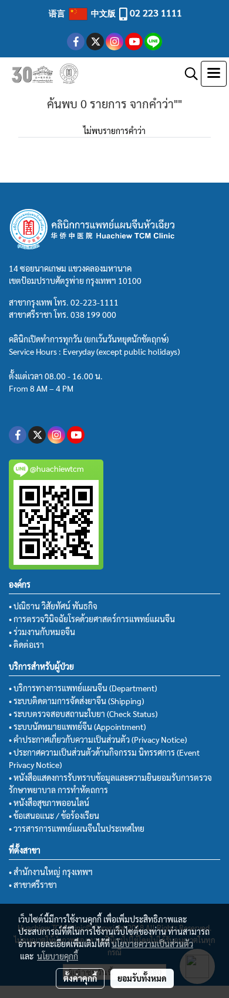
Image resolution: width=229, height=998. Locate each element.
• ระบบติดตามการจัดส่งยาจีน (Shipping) (76, 700)
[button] (187, 73)
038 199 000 (93, 314)
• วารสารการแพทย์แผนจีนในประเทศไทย (76, 828)
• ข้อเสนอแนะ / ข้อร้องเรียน (54, 815)
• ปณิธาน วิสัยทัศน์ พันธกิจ (53, 606)
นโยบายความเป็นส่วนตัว (152, 943)
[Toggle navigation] (214, 74)
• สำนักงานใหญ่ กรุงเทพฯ (51, 871)
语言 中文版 (83, 13)
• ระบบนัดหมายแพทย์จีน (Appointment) (77, 726)
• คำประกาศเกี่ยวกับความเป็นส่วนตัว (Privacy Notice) (98, 739)
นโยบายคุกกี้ (57, 956)
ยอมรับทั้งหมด (142, 978)
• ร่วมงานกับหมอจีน (42, 631)
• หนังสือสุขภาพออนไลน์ (49, 802)
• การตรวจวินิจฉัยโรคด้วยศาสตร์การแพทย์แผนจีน (92, 618)
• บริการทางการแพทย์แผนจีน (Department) (83, 688)
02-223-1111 (94, 302)
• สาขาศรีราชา (33, 884)
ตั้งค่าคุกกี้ (80, 978)
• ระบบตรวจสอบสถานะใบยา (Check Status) (83, 713)
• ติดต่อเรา (26, 644)
